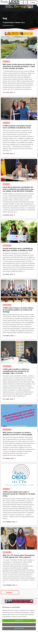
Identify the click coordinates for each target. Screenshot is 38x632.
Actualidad (7, 245)
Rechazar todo (19, 628)
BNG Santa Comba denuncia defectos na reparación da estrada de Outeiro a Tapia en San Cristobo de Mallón (19, 66)
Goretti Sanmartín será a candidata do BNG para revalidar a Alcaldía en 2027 (18, 249)
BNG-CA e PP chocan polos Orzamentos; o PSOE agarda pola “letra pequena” (19, 556)
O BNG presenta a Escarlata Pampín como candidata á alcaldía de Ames (17, 127)
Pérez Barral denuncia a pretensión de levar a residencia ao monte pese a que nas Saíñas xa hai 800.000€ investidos (18, 189)
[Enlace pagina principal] (10, 2)
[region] (19, 618)
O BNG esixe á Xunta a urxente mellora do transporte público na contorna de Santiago (18, 310)
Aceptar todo (19, 620)
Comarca (6, 61)
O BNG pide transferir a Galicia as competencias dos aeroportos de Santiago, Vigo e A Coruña (16, 371)
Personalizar (19, 624)
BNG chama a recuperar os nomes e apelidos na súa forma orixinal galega (17, 433)
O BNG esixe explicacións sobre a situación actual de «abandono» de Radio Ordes (19, 494)
